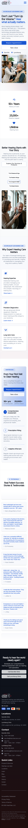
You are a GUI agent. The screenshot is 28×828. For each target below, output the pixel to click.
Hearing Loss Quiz (7, 766)
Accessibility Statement (8, 796)
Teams (3, 776)
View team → (8, 293)
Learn (3, 771)
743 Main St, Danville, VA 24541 (11, 719)
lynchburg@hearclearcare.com (13, 751)
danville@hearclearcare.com (12, 738)
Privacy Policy (6, 799)
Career (4, 782)
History (4, 779)
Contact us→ (8, 348)
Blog (3, 774)
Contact (4, 784)
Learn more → (8, 320)
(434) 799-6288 (9, 735)
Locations (4, 768)
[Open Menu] (25, 2)
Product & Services (7, 763)
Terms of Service (7, 802)
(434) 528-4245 (9, 748)
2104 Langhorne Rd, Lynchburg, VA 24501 (14, 725)
